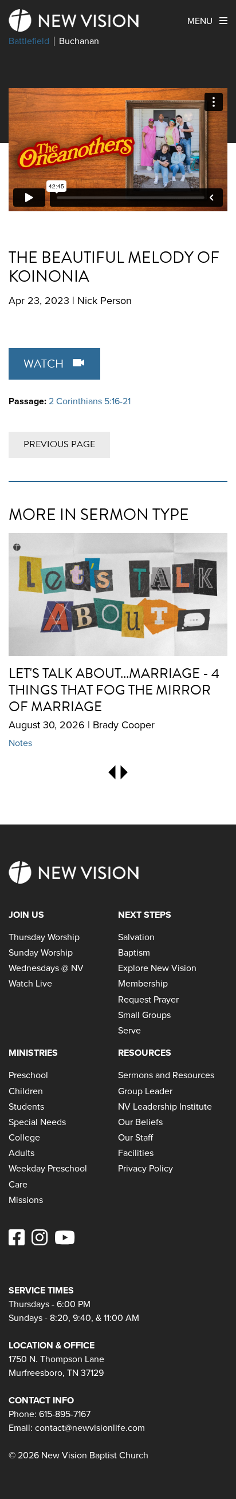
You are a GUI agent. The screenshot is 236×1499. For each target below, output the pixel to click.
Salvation (136, 937)
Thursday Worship (44, 937)
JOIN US (26, 914)
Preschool (28, 1075)
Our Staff (135, 1137)
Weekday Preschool (48, 1168)
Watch (44, 363)
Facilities (136, 1152)
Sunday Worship (41, 952)
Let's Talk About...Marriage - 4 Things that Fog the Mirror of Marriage (114, 690)
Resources (144, 1052)
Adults (21, 1152)
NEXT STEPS (144, 914)
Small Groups (144, 1014)
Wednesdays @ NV (46, 968)
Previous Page (59, 444)
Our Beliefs (140, 1122)
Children (26, 1091)
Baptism (134, 952)
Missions (26, 1199)
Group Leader (145, 1091)
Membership (143, 983)
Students (26, 1106)
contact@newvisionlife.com (90, 1427)
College (24, 1137)
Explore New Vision (157, 968)
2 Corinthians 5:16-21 (90, 401)
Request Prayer (148, 999)
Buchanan (79, 41)
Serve (129, 1030)
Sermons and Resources (166, 1075)
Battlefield (29, 41)
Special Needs (37, 1122)
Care (18, 1184)
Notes (20, 743)
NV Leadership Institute (165, 1106)
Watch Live (30, 983)
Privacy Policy (145, 1168)
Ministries (33, 1052)
